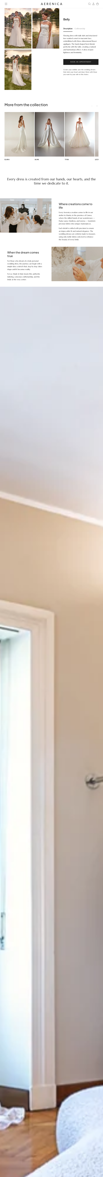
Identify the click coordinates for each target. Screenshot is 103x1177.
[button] (6, 3)
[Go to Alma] (49, 134)
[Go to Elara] (19, 134)
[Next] (96, 106)
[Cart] (97, 4)
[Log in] (93, 4)
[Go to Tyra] (79, 134)
